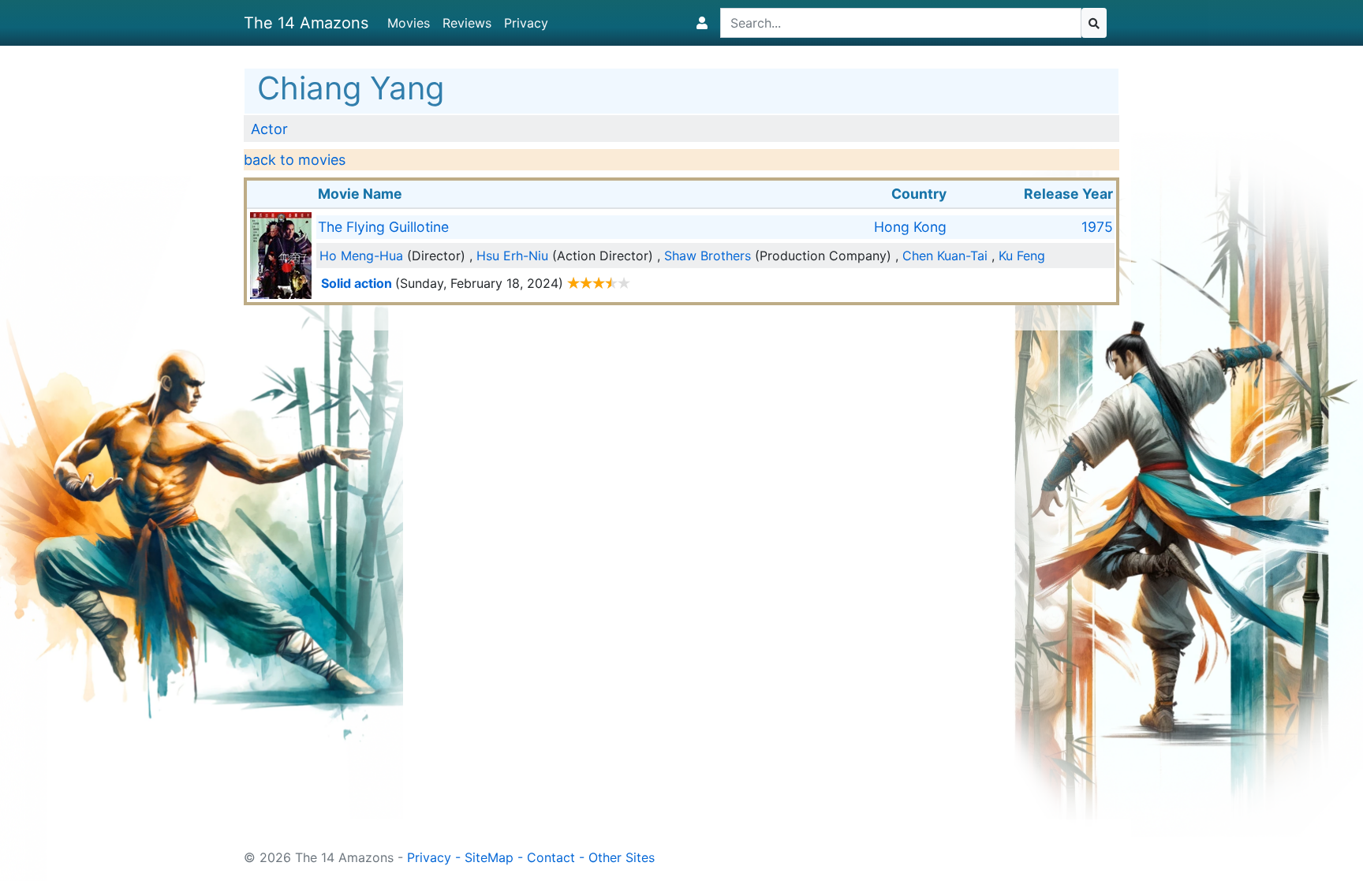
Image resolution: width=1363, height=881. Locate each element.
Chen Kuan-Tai (945, 255)
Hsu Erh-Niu (512, 255)
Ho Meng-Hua (361, 255)
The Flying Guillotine (383, 226)
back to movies (294, 159)
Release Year (1068, 193)
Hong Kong (910, 226)
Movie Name (360, 193)
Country (919, 193)
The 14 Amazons (306, 22)
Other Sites (621, 857)
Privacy (526, 23)
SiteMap (489, 857)
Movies (408, 23)
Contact (551, 857)
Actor (269, 129)
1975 (1097, 226)
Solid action (356, 283)
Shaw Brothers (707, 255)
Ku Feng (1022, 255)
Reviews (467, 23)
